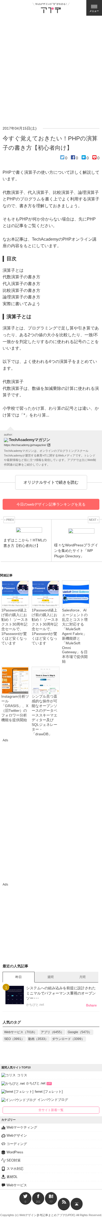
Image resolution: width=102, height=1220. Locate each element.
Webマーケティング (22, 1127)
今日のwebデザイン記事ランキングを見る (51, 504)
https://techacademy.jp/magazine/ (25, 445)
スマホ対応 (15, 1169)
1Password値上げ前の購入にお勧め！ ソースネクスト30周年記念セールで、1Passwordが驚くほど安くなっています (14, 626)
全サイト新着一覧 (51, 1110)
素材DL (12, 1177)
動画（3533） (38, 1039)
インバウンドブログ (52, 1100)
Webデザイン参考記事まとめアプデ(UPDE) (47, 1215)
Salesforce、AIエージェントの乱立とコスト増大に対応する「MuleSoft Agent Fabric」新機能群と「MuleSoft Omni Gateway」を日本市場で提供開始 (75, 635)
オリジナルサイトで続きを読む (51, 482)
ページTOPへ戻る (77, 1204)
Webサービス (17, 1185)
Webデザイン (17, 1135)
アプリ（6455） (52, 1032)
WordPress (15, 1152)
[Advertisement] (51, 69)
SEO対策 (14, 1160)
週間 (50, 977)
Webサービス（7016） (20, 1032)
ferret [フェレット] (49, 1092)
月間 (82, 977)
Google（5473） (80, 1032)
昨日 (18, 977)
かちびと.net (38, 1083)
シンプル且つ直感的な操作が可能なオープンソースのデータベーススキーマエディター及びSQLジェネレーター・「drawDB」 (44, 715)
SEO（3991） (14, 1039)
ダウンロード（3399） (68, 1039)
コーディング (17, 1144)
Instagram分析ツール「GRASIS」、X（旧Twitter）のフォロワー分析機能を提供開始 (15, 708)
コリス (22, 1075)
